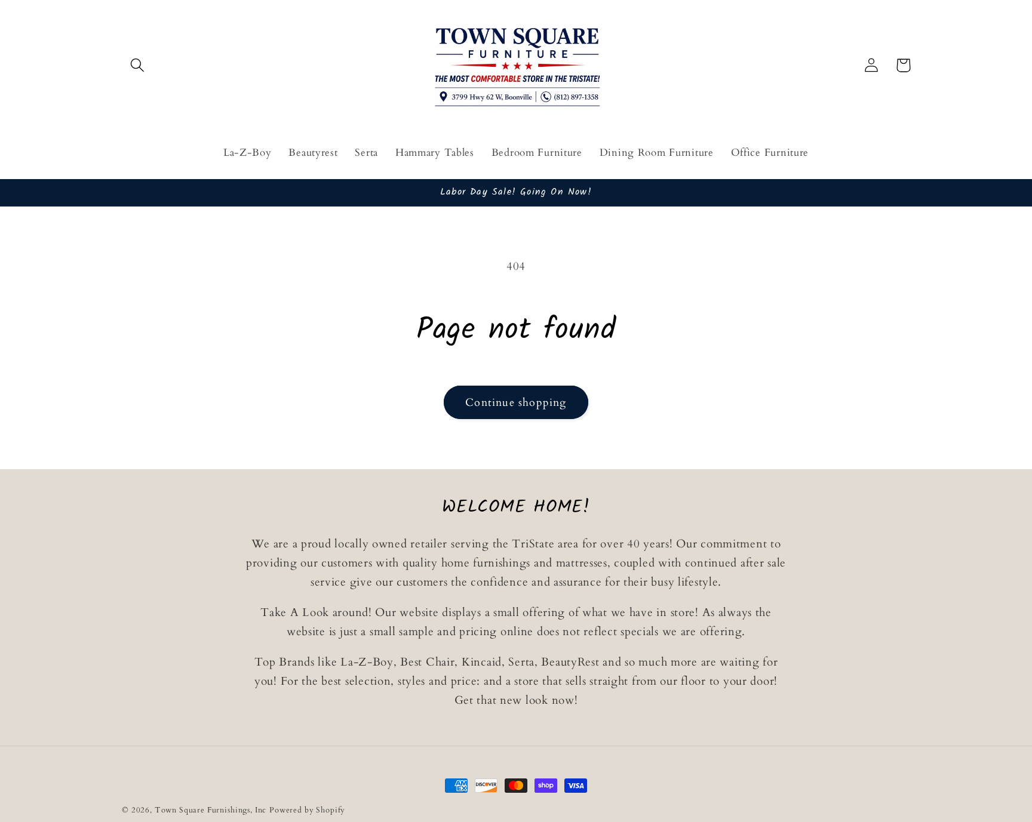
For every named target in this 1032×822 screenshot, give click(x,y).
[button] (137, 65)
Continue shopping (515, 402)
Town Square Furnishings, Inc (211, 810)
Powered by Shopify (307, 810)
